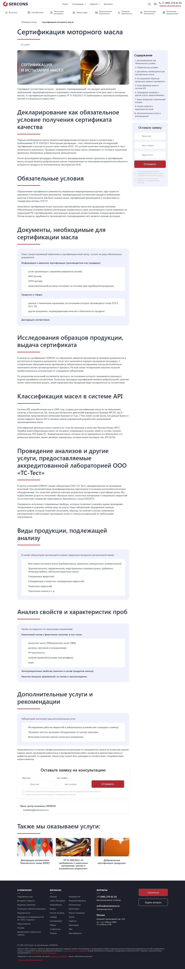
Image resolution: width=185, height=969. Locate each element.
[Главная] (18, 22)
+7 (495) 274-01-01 (171, 3)
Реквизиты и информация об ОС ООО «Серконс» (30, 918)
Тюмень (53, 933)
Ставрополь (55, 929)
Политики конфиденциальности (52, 791)
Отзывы (20, 927)
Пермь (53, 925)
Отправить (107, 784)
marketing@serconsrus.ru (36, 809)
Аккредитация (23, 912)
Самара (53, 916)
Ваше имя (26, 778)
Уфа (70, 929)
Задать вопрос (153, 902)
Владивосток (74, 896)
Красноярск (74, 908)
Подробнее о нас (25, 896)
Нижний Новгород (77, 900)
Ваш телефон (62, 778)
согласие (33, 794)
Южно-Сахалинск (77, 912)
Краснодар (74, 925)
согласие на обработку (59, 956)
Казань (53, 908)
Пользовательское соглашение (74, 950)
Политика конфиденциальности (30, 960)
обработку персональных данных (88, 791)
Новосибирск (56, 904)
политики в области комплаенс (43, 952)
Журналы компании (26, 904)
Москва (53, 896)
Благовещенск (75, 933)
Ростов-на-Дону (57, 912)
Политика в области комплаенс (31, 908)
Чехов (71, 916)
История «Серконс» (26, 900)
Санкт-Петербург (57, 900)
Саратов (72, 921)
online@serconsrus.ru (108, 905)
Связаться (153, 892)
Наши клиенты (24, 923)
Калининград (75, 904)
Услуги (65, 4)
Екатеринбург (56, 921)
